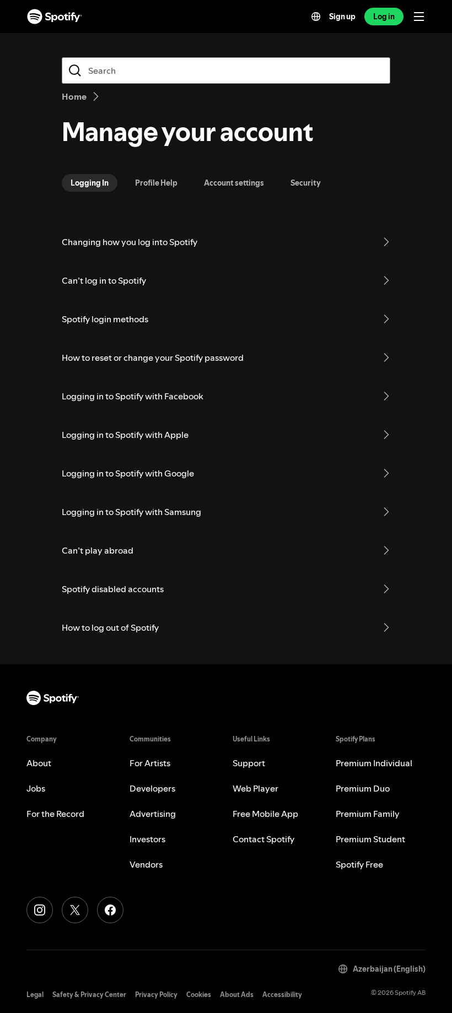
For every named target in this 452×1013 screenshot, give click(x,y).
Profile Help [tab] (156, 182)
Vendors (146, 864)
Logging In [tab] (90, 182)
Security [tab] (305, 182)
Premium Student (370, 839)
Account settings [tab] (234, 182)
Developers (152, 788)
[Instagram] (39, 910)
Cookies (198, 994)
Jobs (35, 788)
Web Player (255, 788)
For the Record (55, 814)
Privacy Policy (156, 994)
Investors (147, 839)
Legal (35, 994)
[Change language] (315, 16)
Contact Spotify (263, 839)
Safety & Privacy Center (89, 994)
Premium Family (368, 814)
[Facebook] (110, 910)
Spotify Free (359, 864)
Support (249, 763)
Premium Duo (363, 788)
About (38, 763)
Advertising (153, 814)
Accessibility (282, 994)
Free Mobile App (265, 814)
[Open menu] (419, 16)
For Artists (150, 763)
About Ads (237, 994)
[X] (75, 910)
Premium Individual (374, 763)
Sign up (342, 16)
